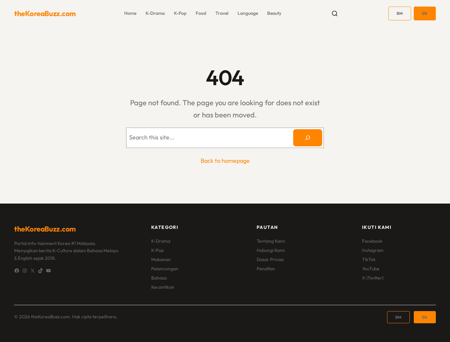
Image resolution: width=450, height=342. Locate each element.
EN (425, 13)
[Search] (307, 137)
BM (400, 13)
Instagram (372, 250)
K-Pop (157, 250)
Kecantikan (162, 287)
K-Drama (160, 241)
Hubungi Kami (271, 250)
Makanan (161, 259)
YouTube (371, 269)
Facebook (372, 241)
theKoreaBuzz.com (45, 13)
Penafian (266, 269)
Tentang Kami (271, 241)
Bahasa (159, 278)
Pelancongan (164, 269)
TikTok (369, 259)
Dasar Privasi (270, 259)
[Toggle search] (334, 13)
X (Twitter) (372, 278)
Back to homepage (225, 160)
